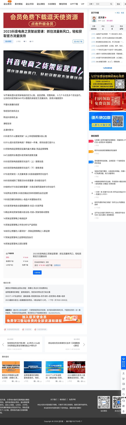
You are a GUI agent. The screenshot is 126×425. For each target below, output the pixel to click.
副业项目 (30, 4)
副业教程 (8, 4)
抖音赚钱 (52, 4)
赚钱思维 (63, 4)
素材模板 (19, 4)
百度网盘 (37, 273)
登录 (118, 4)
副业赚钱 (41, 4)
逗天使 (60, 421)
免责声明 (72, 399)
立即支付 (57, 265)
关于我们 (53, 399)
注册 (19, 310)
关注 (118, 13)
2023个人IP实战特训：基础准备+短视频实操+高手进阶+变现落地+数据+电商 (35, 296)
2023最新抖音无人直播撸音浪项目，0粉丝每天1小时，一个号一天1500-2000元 (36, 300)
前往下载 (79, 41)
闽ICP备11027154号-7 (74, 421)
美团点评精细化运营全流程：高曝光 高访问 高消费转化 (26, 288)
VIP (82, 4)
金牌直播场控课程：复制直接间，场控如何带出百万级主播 (27, 292)
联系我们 (63, 399)
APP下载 (74, 4)
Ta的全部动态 (107, 68)
